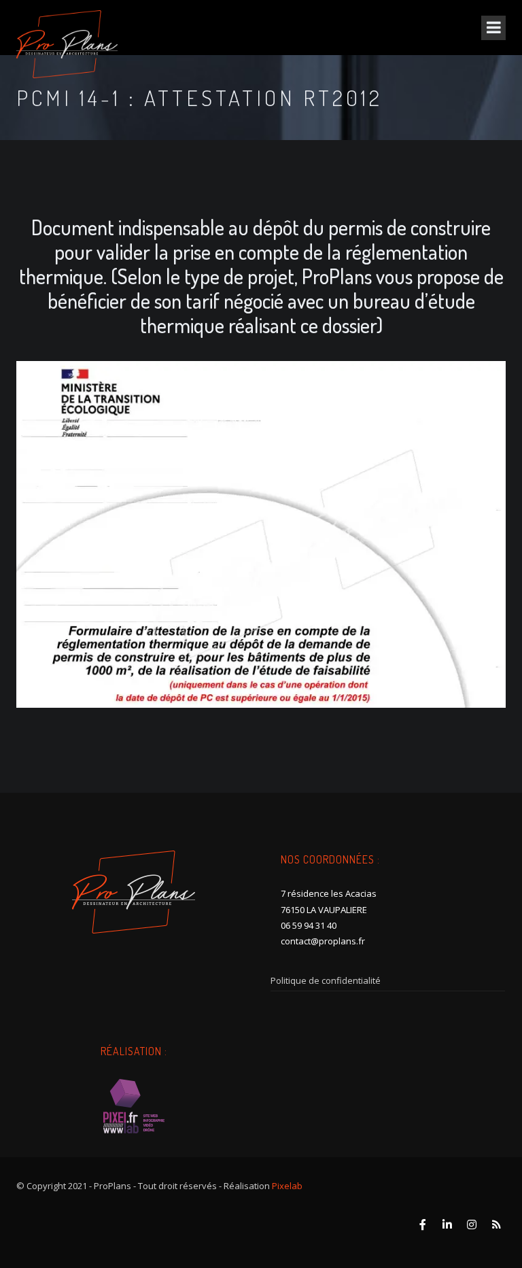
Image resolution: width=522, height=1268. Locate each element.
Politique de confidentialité (326, 980)
